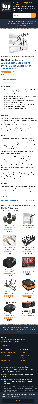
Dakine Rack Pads (28, 270)
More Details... (29, 200)
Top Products (5, 374)
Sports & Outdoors (10, 57)
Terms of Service (6, 360)
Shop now (4, 196)
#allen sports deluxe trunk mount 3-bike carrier (23, 330)
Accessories (28, 57)
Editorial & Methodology (8, 352)
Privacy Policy (5, 358)
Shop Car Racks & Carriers (9, 210)
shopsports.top (9, 379)
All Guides (23, 352)
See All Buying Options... (9, 200)
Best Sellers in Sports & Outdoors (15, 367)
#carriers (6, 329)
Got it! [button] (18, 401)
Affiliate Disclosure (6, 355)
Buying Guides (24, 358)
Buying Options (9, 80)
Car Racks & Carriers (12, 60)
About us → (4, 345)
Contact (3, 363)
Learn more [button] (23, 396)
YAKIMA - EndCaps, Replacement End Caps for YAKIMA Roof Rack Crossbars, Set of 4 (9, 226)
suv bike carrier (22, 25)
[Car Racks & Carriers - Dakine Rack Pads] (34, 259)
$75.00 (7, 74)
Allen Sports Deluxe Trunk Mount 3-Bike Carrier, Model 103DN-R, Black (16, 66)
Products (22, 360)
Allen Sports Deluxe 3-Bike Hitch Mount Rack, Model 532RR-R (28, 226)
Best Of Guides (24, 355)
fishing (33, 23)
